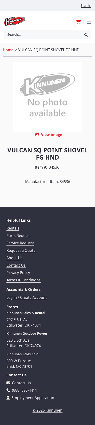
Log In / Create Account (26, 297)
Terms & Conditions (23, 280)
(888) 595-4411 (24, 390)
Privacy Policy (18, 272)
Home (8, 49)
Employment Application (32, 397)
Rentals (12, 228)
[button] (86, 34)
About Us (14, 257)
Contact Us (16, 265)
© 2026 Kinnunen (47, 410)
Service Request (20, 243)
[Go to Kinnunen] (17, 21)
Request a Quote (21, 250)
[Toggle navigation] (89, 21)
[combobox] (42, 34)
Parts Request (18, 235)
